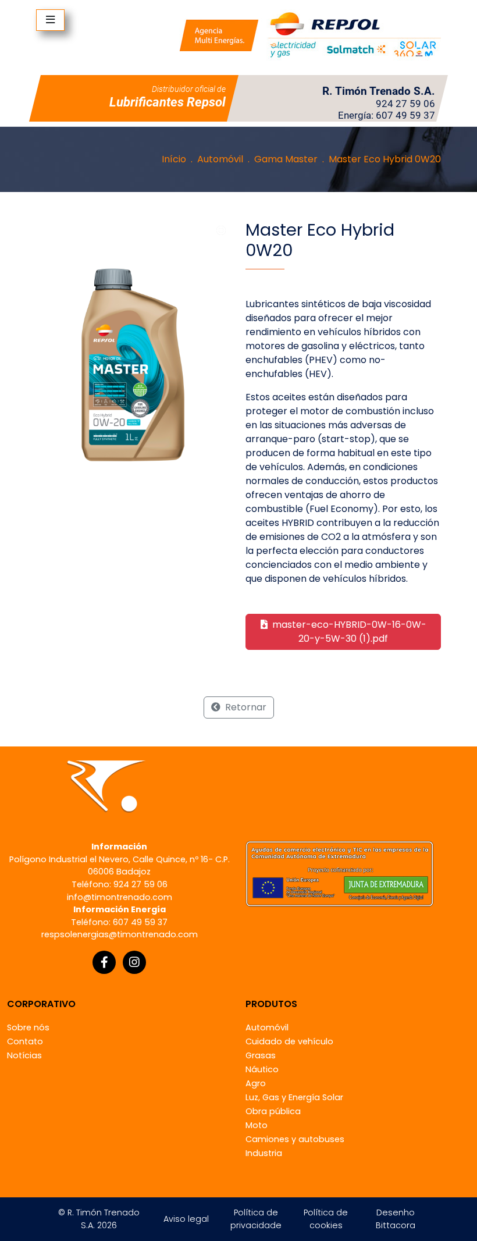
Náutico (262, 1069)
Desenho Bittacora (395, 1219)
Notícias (24, 1055)
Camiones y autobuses (294, 1139)
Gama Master (286, 159)
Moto (256, 1125)
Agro (255, 1083)
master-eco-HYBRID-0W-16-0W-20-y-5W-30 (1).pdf (348, 631)
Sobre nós (28, 1027)
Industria (263, 1153)
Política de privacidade (256, 1219)
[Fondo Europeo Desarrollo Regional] (339, 873)
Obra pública (273, 1111)
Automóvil (220, 159)
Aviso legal (186, 1219)
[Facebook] (104, 962)
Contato (25, 1041)
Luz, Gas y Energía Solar (294, 1097)
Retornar (244, 707)
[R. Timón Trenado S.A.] (310, 34)
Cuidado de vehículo (289, 1041)
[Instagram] (134, 962)
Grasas (260, 1055)
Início (174, 159)
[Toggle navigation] (50, 20)
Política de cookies (326, 1219)
